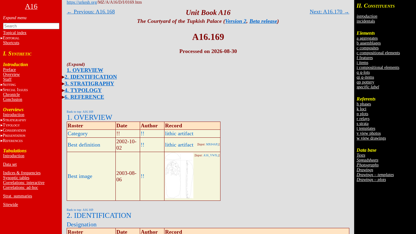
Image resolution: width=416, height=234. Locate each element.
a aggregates (367, 38)
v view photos (369, 133)
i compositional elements (378, 67)
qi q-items (365, 77)
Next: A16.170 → (329, 12)
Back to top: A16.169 (80, 111)
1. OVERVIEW (85, 70)
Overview (11, 74)
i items (362, 62)
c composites (368, 48)
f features (365, 57)
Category (78, 133)
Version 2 (235, 21)
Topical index (14, 32)
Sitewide (10, 204)
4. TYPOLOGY (83, 90)
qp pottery (365, 82)
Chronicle (11, 94)
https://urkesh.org (82, 2)
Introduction (13, 114)
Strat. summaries (17, 196)
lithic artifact (179, 133)
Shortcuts (11, 43)
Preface (9, 69)
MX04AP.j (212, 144)
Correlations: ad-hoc (20, 187)
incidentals (366, 21)
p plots (362, 114)
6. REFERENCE (84, 97)
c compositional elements (378, 53)
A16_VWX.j (211, 155)
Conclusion (12, 99)
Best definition (84, 145)
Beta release (263, 21)
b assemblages (369, 43)
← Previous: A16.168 (91, 12)
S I (15, 89)
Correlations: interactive (23, 182)
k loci (361, 109)
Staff (7, 79)
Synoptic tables (16, 178)
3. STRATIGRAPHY (89, 83)
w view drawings (371, 138)
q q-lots (363, 72)
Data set (10, 164)
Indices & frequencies (22, 173)
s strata (362, 123)
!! (142, 133)
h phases (364, 104)
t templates (366, 128)
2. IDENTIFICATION (91, 77)
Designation (82, 224)
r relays (363, 118)
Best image (80, 176)
